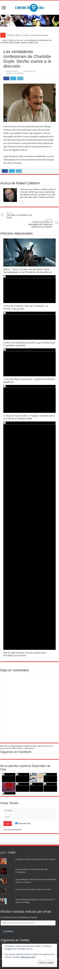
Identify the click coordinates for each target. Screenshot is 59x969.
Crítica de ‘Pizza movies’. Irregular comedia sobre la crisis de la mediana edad (29, 417)
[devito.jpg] (29, 102)
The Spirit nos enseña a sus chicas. (19, 215)
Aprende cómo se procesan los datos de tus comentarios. (26, 747)
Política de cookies (28, 957)
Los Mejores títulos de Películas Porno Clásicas (35, 859)
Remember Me (23, 823)
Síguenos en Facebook (15, 752)
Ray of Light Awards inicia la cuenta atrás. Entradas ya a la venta (25, 654)
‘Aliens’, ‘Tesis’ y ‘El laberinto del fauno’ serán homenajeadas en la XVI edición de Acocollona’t (27, 271)
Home (4, 40)
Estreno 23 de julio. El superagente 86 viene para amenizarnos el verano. (40, 223)
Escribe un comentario (15, 73)
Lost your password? (12, 829)
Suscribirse (8, 931)
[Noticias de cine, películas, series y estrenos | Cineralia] (29, 7)
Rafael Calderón (12, 71)
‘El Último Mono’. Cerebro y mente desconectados (27, 35)
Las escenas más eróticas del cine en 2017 (33, 889)
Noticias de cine (16, 40)
